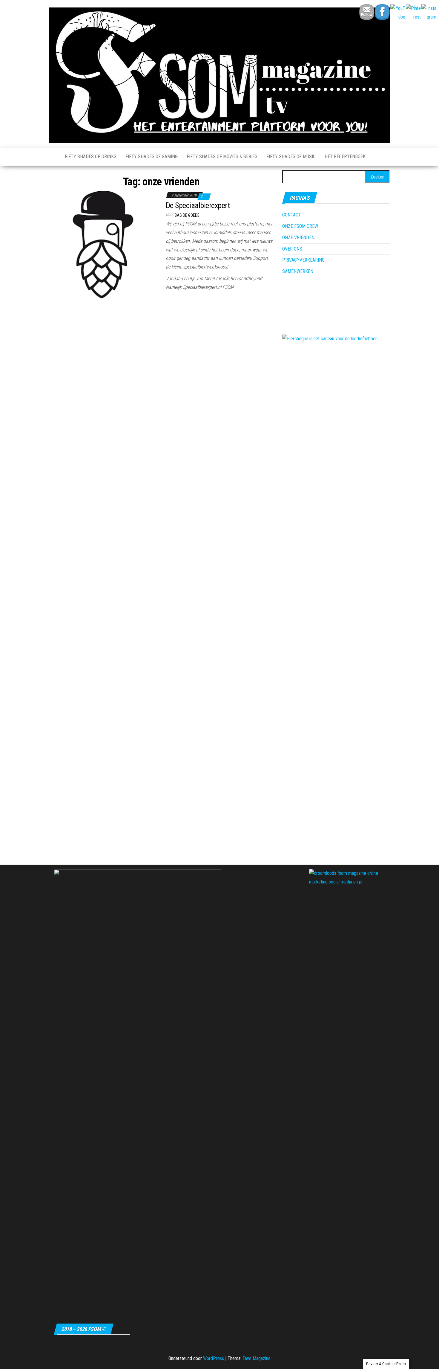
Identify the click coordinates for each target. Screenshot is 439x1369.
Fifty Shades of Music (291, 156)
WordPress (213, 1358)
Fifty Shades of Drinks (90, 156)
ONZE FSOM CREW (300, 226)
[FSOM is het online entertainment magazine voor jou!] (52, 157)
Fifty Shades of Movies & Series (222, 156)
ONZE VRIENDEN (298, 237)
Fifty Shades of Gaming (151, 156)
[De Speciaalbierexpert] (103, 244)
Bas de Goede (187, 215)
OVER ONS (292, 249)
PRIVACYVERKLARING (303, 260)
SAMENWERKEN (297, 271)
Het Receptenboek (345, 156)
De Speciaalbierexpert (198, 205)
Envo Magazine (256, 1358)
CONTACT (291, 215)
